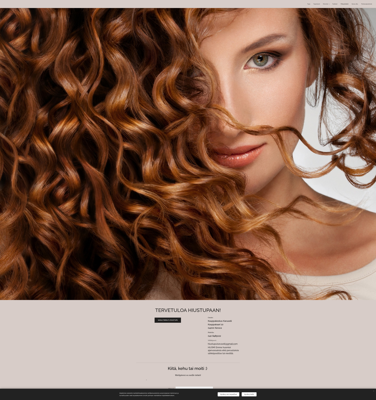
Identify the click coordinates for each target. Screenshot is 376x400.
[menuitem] (309, 4)
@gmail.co (230, 344)
